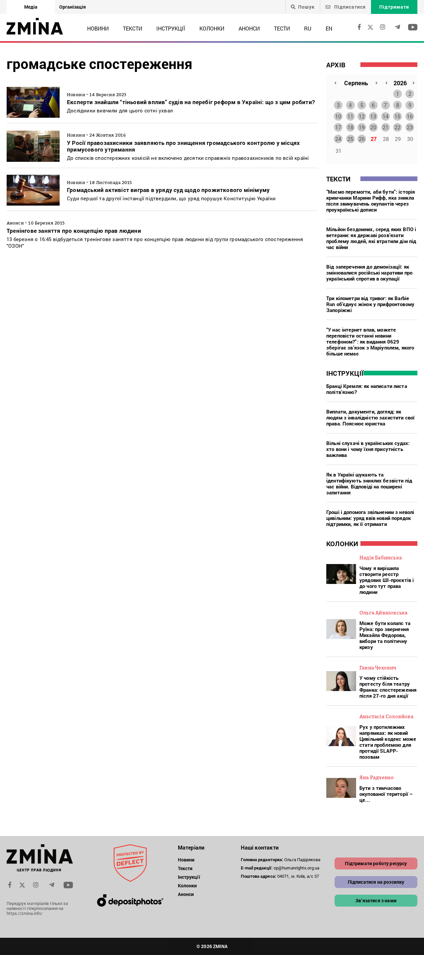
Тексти (132, 28)
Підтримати (394, 7)
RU (307, 28)
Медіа (30, 7)
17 (338, 127)
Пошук (306, 7)
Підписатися (349, 7)
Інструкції (170, 28)
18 (350, 127)
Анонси (249, 28)
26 (362, 138)
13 (373, 116)
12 (362, 116)
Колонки (211, 28)
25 (350, 138)
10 (338, 116)
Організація (72, 7)
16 (410, 116)
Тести (282, 28)
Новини (98, 28)
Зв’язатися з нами (376, 900)
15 (397, 116)
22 (397, 127)
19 (362, 127)
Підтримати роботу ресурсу (376, 863)
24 (338, 138)
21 (386, 127)
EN (329, 28)
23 (410, 127)
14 (386, 116)
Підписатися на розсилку (376, 882)
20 (373, 127)
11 (350, 116)
